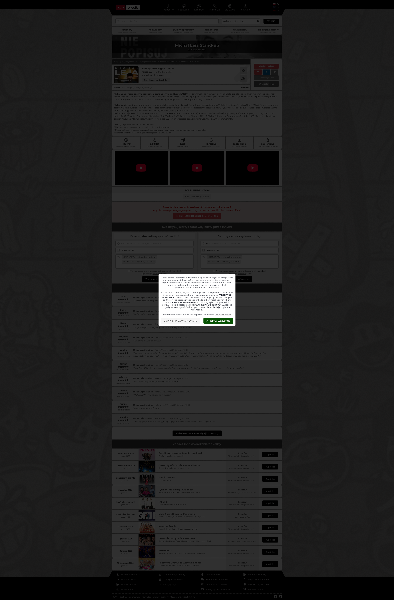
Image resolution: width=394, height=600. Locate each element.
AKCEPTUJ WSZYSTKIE (218, 321)
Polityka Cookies (223, 314)
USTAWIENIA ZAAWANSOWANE (180, 321)
